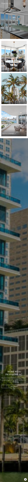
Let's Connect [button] (14, 386)
